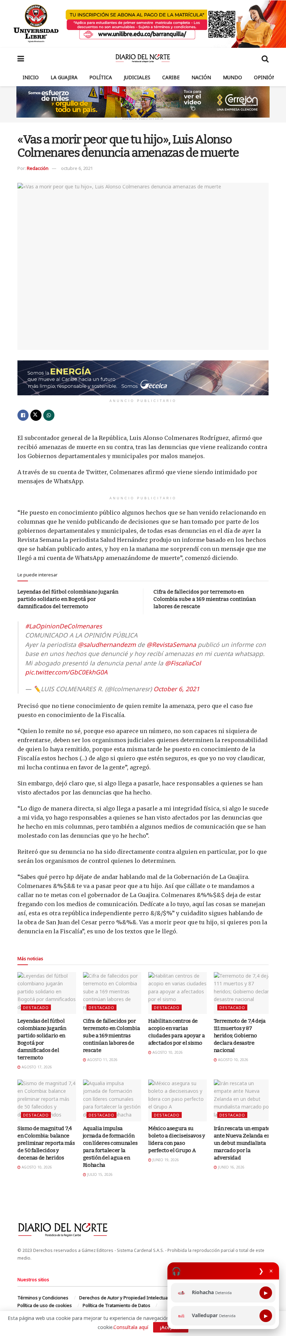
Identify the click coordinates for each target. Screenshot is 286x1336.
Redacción (37, 168)
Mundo (232, 77)
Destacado (36, 1007)
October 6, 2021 (176, 689)
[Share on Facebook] (23, 415)
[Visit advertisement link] (143, 24)
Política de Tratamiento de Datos (116, 1305)
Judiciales (137, 77)
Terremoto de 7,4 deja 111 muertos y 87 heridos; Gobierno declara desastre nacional (240, 1035)
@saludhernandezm (107, 644)
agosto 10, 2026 (167, 1052)
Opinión (265, 77)
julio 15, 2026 (99, 1174)
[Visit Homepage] (143, 58)
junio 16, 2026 (230, 1167)
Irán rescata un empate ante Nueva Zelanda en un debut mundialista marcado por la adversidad (242, 1143)
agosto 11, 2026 (102, 1059)
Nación (201, 77)
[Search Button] (265, 58)
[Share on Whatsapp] (48, 415)
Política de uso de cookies (44, 1305)
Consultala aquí (130, 1327)
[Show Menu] (20, 58)
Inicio (31, 77)
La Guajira (64, 77)
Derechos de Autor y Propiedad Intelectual (124, 1297)
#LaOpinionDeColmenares (63, 626)
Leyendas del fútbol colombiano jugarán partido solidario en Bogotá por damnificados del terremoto (67, 599)
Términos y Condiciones (42, 1297)
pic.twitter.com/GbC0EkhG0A (66, 672)
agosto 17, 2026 (36, 1067)
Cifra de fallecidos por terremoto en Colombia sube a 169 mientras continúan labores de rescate (204, 599)
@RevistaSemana (171, 644)
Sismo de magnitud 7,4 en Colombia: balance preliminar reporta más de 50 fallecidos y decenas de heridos (46, 1143)
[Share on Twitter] (36, 415)
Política (100, 77)
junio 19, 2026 (165, 1159)
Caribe (171, 77)
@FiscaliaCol (183, 663)
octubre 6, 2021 (77, 168)
